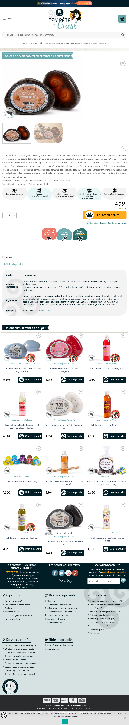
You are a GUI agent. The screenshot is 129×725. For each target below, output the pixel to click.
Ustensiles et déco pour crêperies (20, 652)
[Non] (125, 719)
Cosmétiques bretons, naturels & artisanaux (63, 43)
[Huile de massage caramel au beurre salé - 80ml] (106, 517)
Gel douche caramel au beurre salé (107, 425)
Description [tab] (7, 257)
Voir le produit (33, 379)
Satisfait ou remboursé (57, 615)
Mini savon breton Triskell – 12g (22, 481)
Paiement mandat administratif (104, 615)
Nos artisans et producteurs (17, 604)
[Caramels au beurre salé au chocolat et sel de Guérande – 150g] (106, 460)
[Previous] (9, 90)
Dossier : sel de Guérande (16, 659)
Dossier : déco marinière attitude (19, 666)
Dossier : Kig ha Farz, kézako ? (18, 670)
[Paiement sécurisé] (64, 241)
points (104, 223)
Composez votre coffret (100, 625)
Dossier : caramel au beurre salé (19, 656)
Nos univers (95, 633)
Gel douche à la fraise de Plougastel (106, 368)
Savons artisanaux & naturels (94, 43)
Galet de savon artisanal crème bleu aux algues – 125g (22, 370)
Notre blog (65, 581)
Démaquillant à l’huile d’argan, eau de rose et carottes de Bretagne (22, 426)
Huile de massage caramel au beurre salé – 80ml (107, 539)
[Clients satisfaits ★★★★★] (80, 241)
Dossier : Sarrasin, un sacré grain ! (20, 674)
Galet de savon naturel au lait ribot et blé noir (64, 426)
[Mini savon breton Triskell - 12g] (22, 460)
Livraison (51, 601)
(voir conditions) (49, 234)
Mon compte (53, 649)
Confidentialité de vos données (61, 611)
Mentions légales (12, 611)
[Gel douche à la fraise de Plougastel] (106, 347)
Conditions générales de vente (18, 615)
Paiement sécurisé (55, 622)
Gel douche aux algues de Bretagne (22, 537)
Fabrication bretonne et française (62, 608)
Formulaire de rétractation (59, 619)
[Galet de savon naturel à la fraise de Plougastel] (64, 347)
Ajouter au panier (107, 214)
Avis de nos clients (13, 619)
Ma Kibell (46, 310)
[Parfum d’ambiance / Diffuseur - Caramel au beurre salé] (64, 460)
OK (65, 721)
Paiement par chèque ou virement (105, 611)
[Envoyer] (123, 35)
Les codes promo (97, 629)
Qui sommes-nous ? (13, 601)
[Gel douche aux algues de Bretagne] (22, 517)
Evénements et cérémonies (102, 622)
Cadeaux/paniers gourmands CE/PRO (106, 601)
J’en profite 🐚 (84, 3)
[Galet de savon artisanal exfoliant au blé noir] (64, 517)
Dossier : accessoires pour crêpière (20, 663)
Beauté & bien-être (37, 43)
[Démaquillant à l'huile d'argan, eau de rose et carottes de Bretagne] (22, 404)
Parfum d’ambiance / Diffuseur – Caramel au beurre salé (64, 482)
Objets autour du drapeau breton (20, 648)
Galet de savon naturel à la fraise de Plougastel (64, 370)
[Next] (120, 90)
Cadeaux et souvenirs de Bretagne (20, 645)
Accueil (26, 43)
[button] (7, 18)
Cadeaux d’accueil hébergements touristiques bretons (105, 606)
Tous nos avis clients (29, 571)
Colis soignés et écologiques (60, 604)
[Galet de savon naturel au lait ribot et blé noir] (64, 404)
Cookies (8, 608)
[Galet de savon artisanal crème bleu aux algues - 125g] (22, 347)
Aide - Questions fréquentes (60, 645)
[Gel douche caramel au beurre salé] (106, 404)
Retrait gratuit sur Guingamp (103, 618)
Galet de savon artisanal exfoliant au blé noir (64, 543)
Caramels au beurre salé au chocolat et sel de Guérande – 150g (106, 482)
